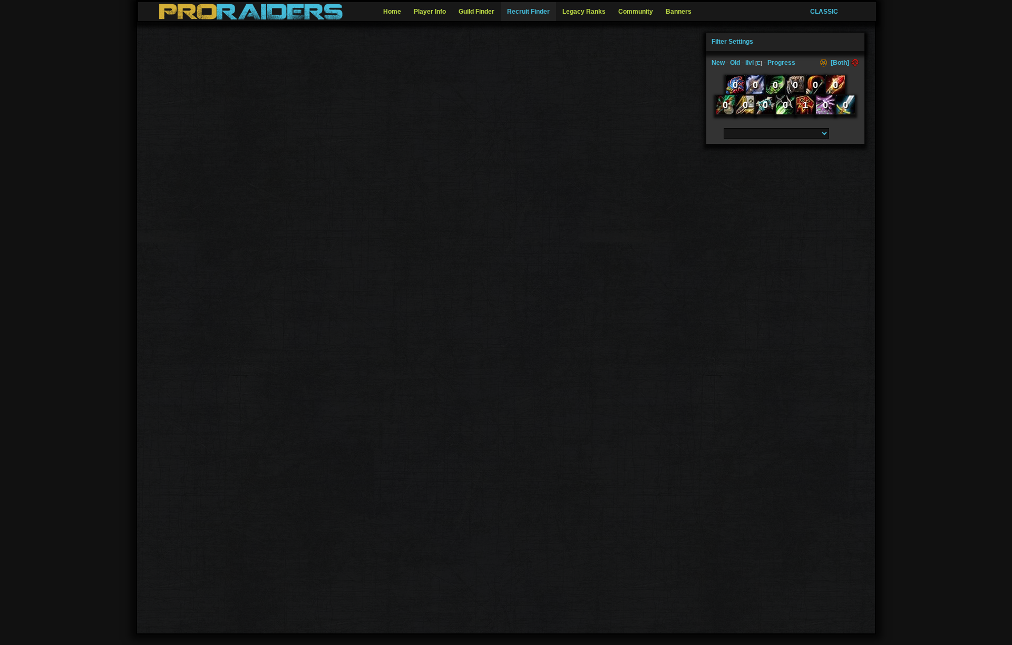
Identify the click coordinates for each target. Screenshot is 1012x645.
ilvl (749, 62)
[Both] (840, 62)
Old (735, 62)
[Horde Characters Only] (854, 62)
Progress (781, 62)
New (718, 62)
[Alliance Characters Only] (824, 62)
